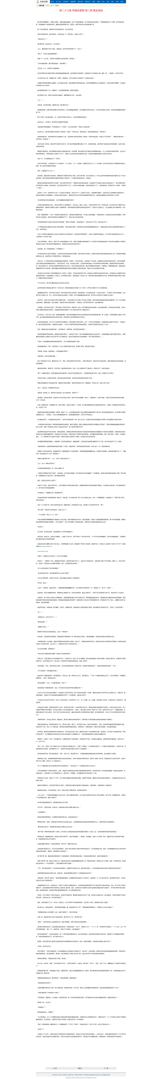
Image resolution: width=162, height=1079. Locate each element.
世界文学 (65, 1)
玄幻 (107, 1)
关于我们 (60, 1075)
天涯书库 (43, 1)
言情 (117, 1)
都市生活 (80, 1)
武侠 (112, 1)
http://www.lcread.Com (45, 546)
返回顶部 (107, 1075)
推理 (98, 1)
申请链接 (86, 1075)
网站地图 (92, 1075)
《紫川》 (52, 5)
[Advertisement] (81, 16)
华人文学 (58, 1)
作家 (122, 1)
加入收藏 (102, 1075)
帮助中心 (81, 1075)
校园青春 (73, 1)
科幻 (103, 1)
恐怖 (93, 1)
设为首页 (97, 1075)
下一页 (106, 1068)
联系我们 (65, 1075)
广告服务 (76, 1075)
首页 (52, 1)
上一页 (55, 1068)
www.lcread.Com (42, 551)
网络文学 (87, 1)
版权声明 (70, 1075)
